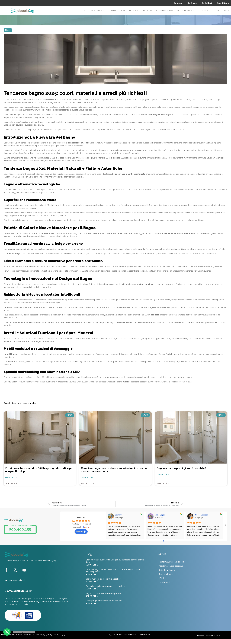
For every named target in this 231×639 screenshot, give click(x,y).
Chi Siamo (192, 3)
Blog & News (223, 3)
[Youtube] (24, 570)
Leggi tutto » (11, 477)
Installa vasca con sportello (170, 566)
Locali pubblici (164, 582)
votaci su (79, 531)
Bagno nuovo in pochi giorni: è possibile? (181, 468)
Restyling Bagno (185, 11)
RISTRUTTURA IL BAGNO (93, 11)
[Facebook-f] (6, 570)
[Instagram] (15, 570)
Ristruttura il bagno (166, 570)
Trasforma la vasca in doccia (171, 562)
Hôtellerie (162, 578)
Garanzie (178, 3)
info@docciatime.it (17, 580)
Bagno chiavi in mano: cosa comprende (103, 593)
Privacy (132, 634)
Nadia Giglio (125, 515)
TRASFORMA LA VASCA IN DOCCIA (123, 11)
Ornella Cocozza (166, 515)
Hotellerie (204, 11)
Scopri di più (92, 565)
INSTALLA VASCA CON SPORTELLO (158, 11)
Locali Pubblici (221, 11)
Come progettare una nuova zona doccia (104, 601)
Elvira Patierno (206, 515)
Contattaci (207, 3)
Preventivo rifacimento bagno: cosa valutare (105, 586)
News (7, 30)
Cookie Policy (144, 634)
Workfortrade (214, 635)
